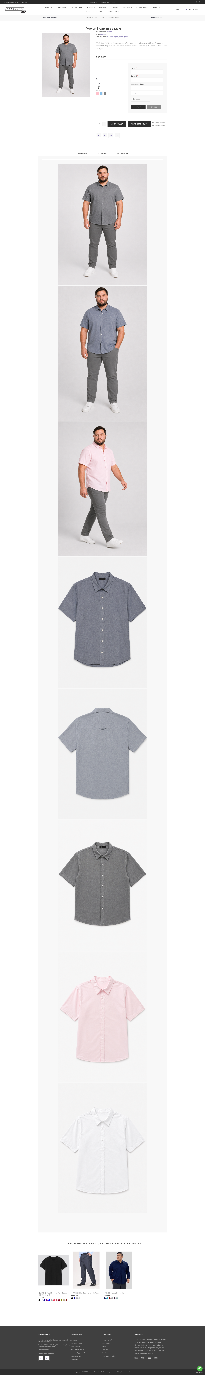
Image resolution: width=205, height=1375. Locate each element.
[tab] (81, 153)
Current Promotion (108, 1356)
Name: (133, 68)
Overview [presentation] (102, 153)
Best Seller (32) (112, 12)
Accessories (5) (142, 8)
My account (93, 2)
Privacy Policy (75, 1346)
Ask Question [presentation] (123, 153)
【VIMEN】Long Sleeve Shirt (114, 1293)
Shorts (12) (127, 8)
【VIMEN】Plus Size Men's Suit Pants (85, 1293)
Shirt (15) (49, 8)
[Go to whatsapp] (200, 1368)
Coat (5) (156, 8)
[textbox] (174, 9)
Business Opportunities (78, 1353)
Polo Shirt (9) (76, 8)
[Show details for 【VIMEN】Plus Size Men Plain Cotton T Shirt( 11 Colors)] (53, 1270)
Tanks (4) (114, 8)
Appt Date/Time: (137, 84)
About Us (73, 1340)
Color (98, 90)
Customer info (107, 1340)
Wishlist (105, 1353)
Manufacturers (75, 1356)
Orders (104, 1346)
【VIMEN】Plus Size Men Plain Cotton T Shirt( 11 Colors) (53, 1294)
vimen (109, 32)
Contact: (134, 76)
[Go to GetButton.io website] (199, 1373)
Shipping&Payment (77, 1349)
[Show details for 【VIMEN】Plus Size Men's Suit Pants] (86, 1270)
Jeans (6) (102, 8)
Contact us (74, 1359)
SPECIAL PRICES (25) (94, 12)
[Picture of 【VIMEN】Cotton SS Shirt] (102, 284)
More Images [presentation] (81, 153)
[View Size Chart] (98, 86)
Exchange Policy (76, 1343)
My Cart (105, 1349)
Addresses (106, 1343)
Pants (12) (91, 8)
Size (98, 79)
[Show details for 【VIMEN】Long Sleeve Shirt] (119, 1270)
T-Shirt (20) (61, 8)
